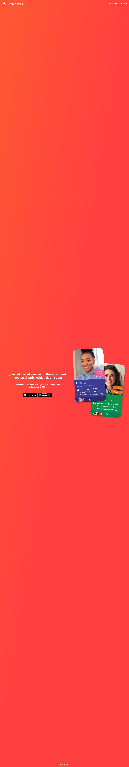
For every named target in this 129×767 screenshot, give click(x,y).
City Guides (123, 4)
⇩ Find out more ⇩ (64, 764)
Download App (112, 4)
